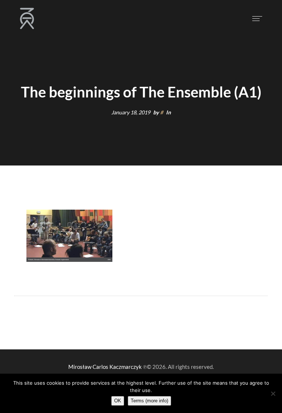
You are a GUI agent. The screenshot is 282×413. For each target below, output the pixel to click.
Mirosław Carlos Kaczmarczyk (105, 366)
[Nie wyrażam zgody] (272, 393)
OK (117, 400)
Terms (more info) (149, 400)
